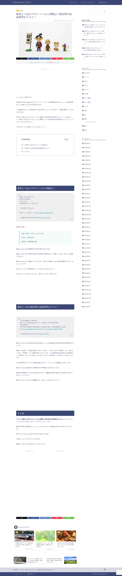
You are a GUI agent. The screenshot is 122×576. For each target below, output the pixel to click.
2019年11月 (87, 294)
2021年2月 (87, 252)
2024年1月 (87, 177)
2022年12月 (87, 206)
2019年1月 (87, 306)
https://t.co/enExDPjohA (26, 329)
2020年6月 (87, 264)
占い (85, 114)
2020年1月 (87, 285)
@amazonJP (37, 329)
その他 (86, 94)
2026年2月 (87, 143)
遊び (85, 126)
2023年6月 (87, 185)
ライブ (86, 106)
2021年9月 (87, 239)
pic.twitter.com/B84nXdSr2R (54, 329)
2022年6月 (87, 231)
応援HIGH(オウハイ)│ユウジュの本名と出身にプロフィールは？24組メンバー (94, 56)
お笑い (86, 81)
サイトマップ (74, 2)
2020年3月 (87, 277)
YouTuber (87, 73)
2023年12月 (87, 181)
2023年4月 (87, 193)
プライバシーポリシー (88, 2)
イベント (86, 77)
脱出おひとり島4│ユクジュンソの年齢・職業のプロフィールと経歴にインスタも (94, 33)
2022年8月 (87, 223)
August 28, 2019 (44, 334)
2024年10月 (87, 172)
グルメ (86, 85)
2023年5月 (87, 189)
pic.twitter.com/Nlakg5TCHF (45, 212)
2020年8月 (87, 256)
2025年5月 (87, 152)
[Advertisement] (45, 82)
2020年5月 (87, 269)
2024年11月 (87, 168)
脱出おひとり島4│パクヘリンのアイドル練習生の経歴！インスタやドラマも (95, 26)
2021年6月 (87, 248)
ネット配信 (87, 102)
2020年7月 (87, 260)
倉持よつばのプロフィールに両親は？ (36, 145)
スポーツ (86, 89)
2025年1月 (87, 160)
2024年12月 (87, 164)
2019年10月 (87, 298)
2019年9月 (87, 302)
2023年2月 (87, 202)
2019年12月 (87, 290)
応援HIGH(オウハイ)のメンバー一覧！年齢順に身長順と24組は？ (93, 49)
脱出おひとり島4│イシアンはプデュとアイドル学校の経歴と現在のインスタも (95, 41)
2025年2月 (87, 156)
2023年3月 (87, 198)
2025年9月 (87, 147)
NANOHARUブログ (22, 2)
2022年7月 (87, 227)
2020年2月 (87, 281)
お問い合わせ (103, 2)
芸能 (85, 119)
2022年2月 (87, 235)
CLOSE (66, 139)
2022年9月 (87, 218)
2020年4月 (87, 273)
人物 (18, 10)
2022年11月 (87, 210)
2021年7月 (87, 244)
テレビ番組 (87, 98)
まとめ (27, 151)
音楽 (85, 130)
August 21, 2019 (45, 217)
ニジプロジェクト (91, 122)
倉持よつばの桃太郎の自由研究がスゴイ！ (38, 148)
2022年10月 (87, 214)
